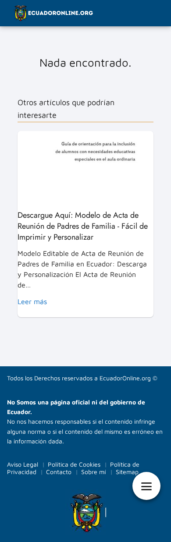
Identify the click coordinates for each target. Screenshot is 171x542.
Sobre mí (93, 471)
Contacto (58, 471)
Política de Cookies (74, 464)
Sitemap (127, 471)
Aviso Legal (22, 464)
